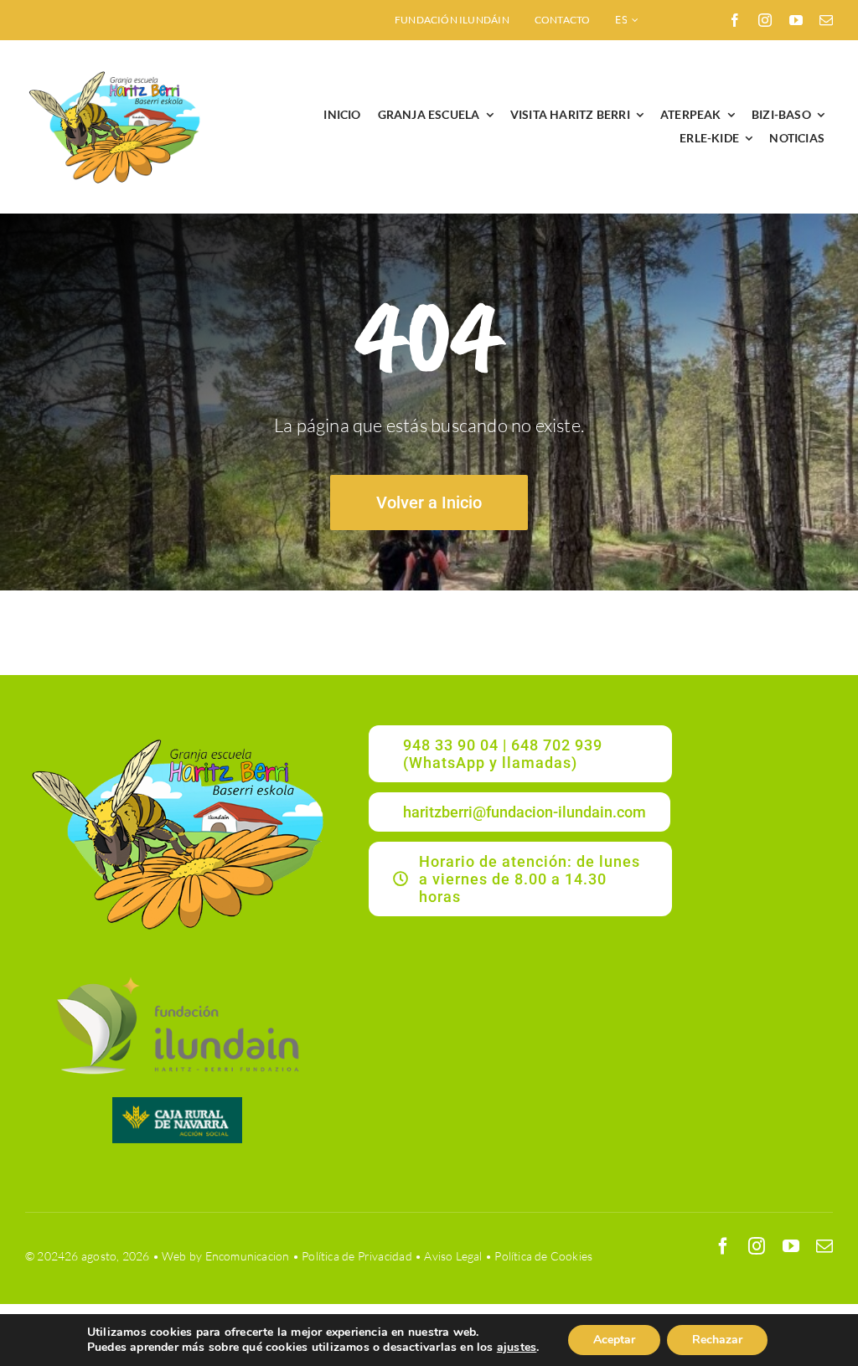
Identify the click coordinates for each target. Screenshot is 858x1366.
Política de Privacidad (357, 1256)
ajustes (516, 1347)
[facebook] (735, 20)
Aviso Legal (453, 1256)
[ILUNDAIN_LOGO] (176, 974)
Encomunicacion (247, 1256)
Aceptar (614, 1340)
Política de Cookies (543, 1256)
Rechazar (717, 1340)
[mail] (826, 20)
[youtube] (796, 20)
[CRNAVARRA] (177, 1102)
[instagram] (765, 20)
